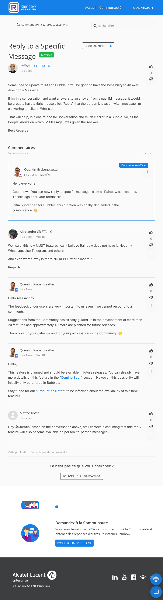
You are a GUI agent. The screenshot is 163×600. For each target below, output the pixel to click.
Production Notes (50, 391)
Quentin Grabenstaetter (41, 169)
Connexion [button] (143, 8)
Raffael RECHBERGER (35, 66)
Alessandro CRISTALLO (36, 231)
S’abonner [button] (95, 46)
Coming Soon (71, 377)
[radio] (151, 66)
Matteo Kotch (29, 413)
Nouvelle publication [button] (82, 476)
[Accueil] (23, 7)
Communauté (110, 7)
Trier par (147, 153)
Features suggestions (54, 24)
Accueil (90, 7)
